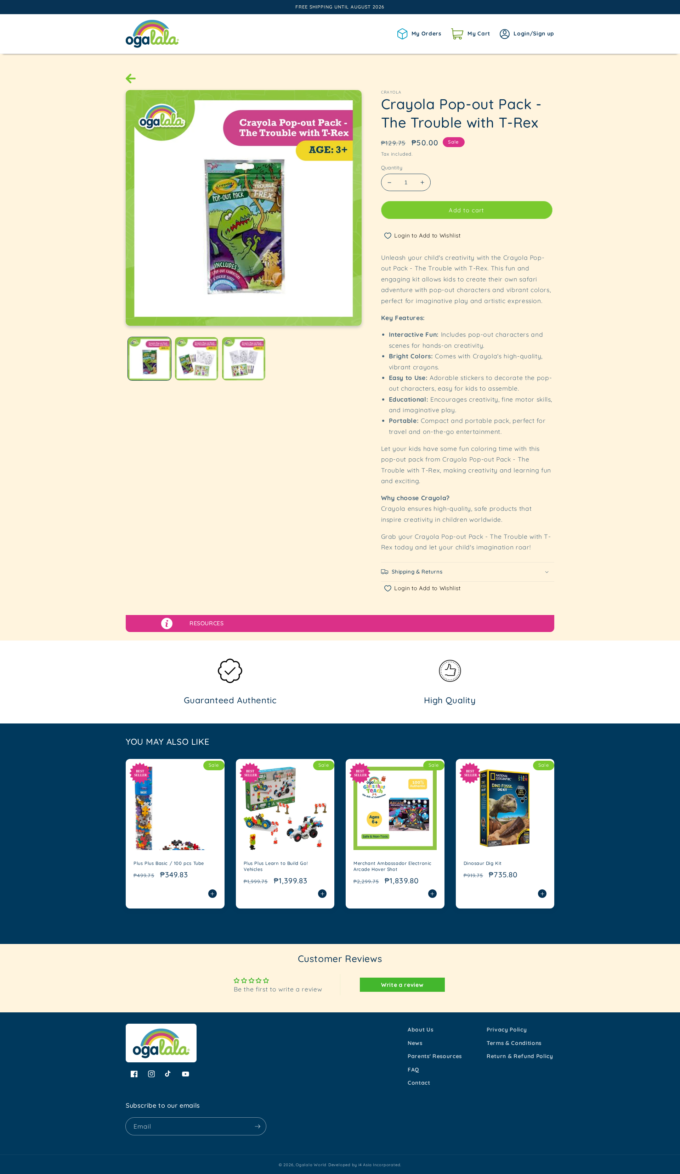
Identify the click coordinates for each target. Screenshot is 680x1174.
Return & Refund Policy (520, 1056)
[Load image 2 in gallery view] (196, 358)
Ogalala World (311, 1164)
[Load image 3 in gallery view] (243, 358)
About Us (420, 1029)
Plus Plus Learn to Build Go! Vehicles (276, 866)
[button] (470, 33)
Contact (419, 1082)
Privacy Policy (507, 1029)
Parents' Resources (435, 1056)
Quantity (392, 167)
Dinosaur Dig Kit (483, 863)
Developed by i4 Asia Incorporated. (364, 1164)
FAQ (413, 1069)
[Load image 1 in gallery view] (149, 358)
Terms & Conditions (514, 1043)
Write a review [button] (402, 984)
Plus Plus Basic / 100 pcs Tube (169, 863)
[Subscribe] (257, 1126)
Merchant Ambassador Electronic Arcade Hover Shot (392, 866)
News (415, 1043)
